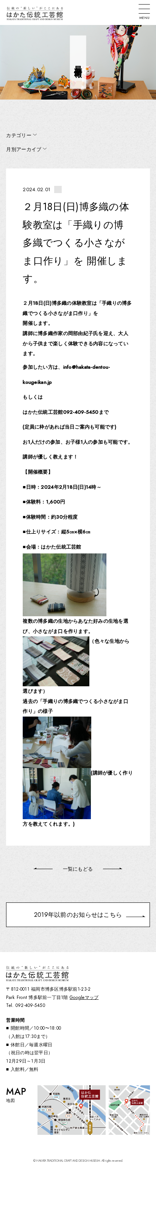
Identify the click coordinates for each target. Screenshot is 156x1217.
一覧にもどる (78, 869)
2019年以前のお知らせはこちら (78, 914)
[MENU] (144, 9)
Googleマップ (84, 997)
